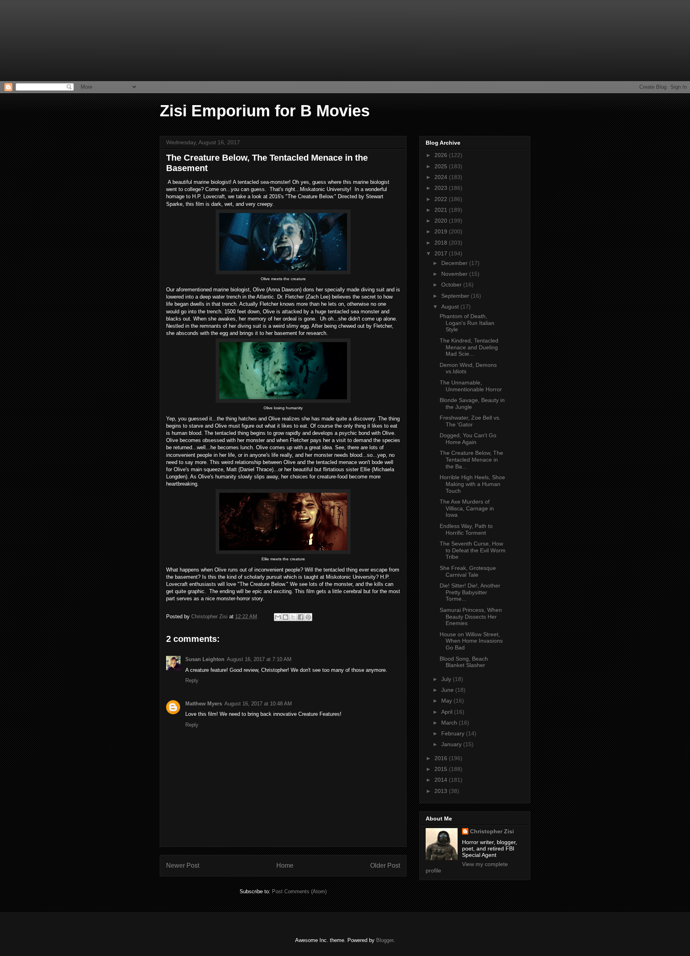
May (447, 700)
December (455, 263)
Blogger (384, 940)
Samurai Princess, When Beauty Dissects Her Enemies (471, 617)
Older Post (385, 865)
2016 (441, 758)
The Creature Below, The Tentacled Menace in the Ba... (471, 460)
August (450, 306)
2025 (441, 166)
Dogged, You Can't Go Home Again (468, 438)
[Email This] (278, 617)
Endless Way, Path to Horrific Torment (466, 529)
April (447, 712)
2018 (441, 242)
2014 (441, 780)
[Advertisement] (40, 40)
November (455, 274)
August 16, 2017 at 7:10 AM (259, 659)
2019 (441, 231)
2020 (441, 220)
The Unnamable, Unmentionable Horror (471, 385)
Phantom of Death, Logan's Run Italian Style (467, 323)
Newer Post (182, 865)
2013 (441, 791)
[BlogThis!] (285, 617)
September (456, 296)
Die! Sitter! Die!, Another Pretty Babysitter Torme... (470, 592)
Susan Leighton (204, 659)
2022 (441, 199)
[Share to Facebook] (301, 617)
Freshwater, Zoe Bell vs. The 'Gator (470, 421)
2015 (441, 769)
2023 (441, 188)
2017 (441, 253)
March (450, 722)
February (453, 733)
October (452, 284)
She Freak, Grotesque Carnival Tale (468, 571)
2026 (441, 155)
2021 (441, 210)
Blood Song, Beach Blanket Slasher (464, 662)
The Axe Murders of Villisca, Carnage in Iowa (467, 508)
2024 (441, 177)
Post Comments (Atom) (299, 891)
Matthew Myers (203, 704)
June (448, 690)
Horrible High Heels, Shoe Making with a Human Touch (472, 484)
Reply (191, 680)
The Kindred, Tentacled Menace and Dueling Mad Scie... (469, 347)
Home (284, 865)
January (452, 744)
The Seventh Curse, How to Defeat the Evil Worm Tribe (473, 550)
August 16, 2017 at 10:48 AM (258, 704)
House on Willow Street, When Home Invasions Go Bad (471, 641)
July (447, 679)
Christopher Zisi (492, 831)
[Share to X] (293, 617)
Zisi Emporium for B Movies (265, 111)
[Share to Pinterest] (308, 617)
